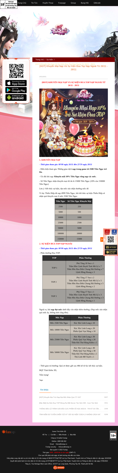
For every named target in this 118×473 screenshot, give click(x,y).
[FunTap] (8, 431)
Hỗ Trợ (44, 435)
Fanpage (62, 3)
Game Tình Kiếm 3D (59, 431)
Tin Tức (34, 3)
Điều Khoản (62, 435)
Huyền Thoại (48, 3)
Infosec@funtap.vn (65, 447)
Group (73, 3)
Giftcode (97, 3)
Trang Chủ (22, 3)
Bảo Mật (73, 435)
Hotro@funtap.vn (61, 444)
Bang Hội (85, 3)
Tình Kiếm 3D (60, 30)
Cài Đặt (53, 435)
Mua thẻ (111, 252)
